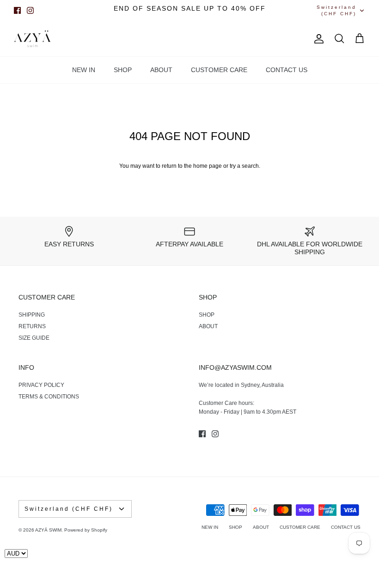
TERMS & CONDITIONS (48, 396)
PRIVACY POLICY (41, 385)
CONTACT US (286, 69)
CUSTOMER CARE (219, 69)
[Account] (317, 38)
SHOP (123, 69)
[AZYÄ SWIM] (32, 39)
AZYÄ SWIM (48, 529)
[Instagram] (30, 10)
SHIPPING (31, 315)
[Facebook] (17, 10)
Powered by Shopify (85, 529)
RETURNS (32, 326)
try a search (244, 166)
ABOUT (161, 69)
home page (207, 166)
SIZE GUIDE (33, 338)
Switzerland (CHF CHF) (336, 10)
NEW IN (83, 69)
